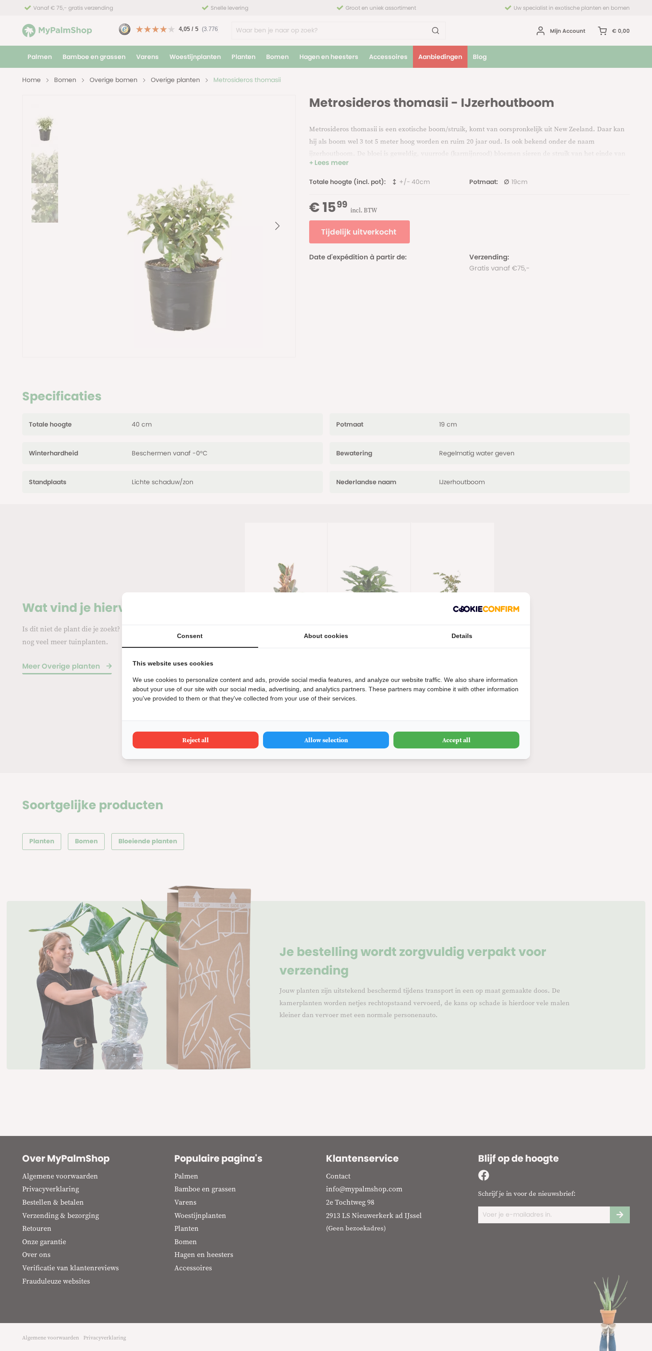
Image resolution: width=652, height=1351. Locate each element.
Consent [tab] (190, 635)
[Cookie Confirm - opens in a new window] (486, 608)
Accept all (456, 740)
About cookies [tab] (326, 635)
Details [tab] (462, 635)
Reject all (195, 740)
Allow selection (326, 740)
